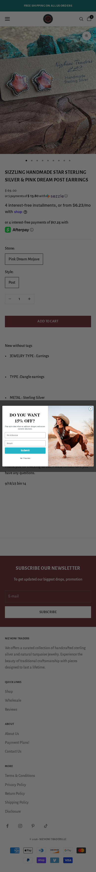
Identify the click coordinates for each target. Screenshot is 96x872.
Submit (25, 450)
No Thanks (25, 458)
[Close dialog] (91, 409)
